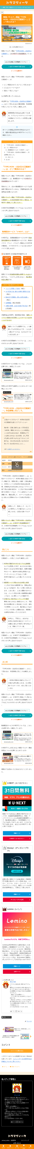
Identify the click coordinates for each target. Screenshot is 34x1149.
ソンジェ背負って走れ (13, 288)
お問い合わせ (17, 1143)
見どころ (10, 157)
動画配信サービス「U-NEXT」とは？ (18, 150)
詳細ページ (17, 833)
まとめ (8, 159)
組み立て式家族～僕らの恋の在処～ (17, 297)
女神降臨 (8, 303)
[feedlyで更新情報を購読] (19, 1011)
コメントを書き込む (17, 1051)
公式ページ (17, 971)
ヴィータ (13, 981)
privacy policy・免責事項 (9, 1140)
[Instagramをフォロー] (16, 1011)
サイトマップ (25, 1140)
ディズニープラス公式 (17, 899)
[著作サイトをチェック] (11, 1011)
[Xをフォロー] (14, 1011)
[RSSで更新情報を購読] (21, 1011)
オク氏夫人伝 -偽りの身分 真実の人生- (18, 291)
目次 (14, 142)
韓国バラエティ (7, 1017)
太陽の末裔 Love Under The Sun (17, 306)
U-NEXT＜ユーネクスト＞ (13, 449)
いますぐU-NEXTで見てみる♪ (17, 66)
